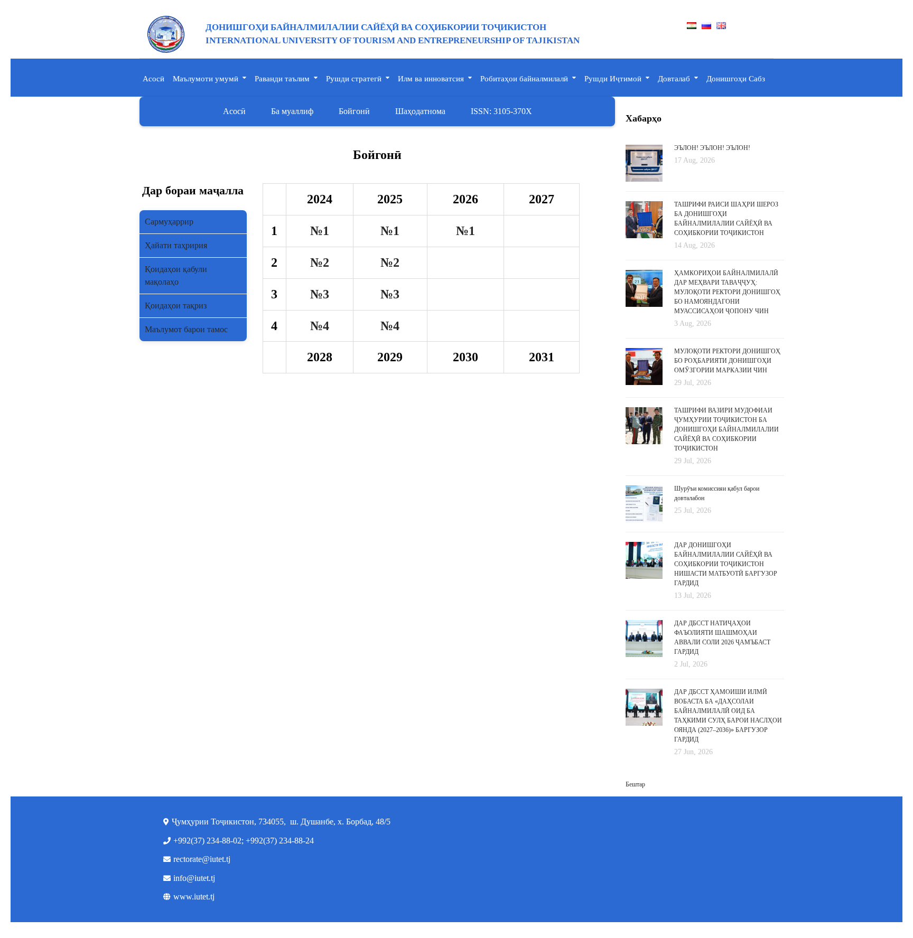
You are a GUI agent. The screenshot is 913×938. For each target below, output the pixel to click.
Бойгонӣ (354, 111)
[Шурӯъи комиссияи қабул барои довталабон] (644, 503)
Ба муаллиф (292, 111)
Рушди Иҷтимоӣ (612, 78)
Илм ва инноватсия (431, 78)
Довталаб (674, 78)
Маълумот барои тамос (186, 329)
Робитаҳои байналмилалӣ (524, 78)
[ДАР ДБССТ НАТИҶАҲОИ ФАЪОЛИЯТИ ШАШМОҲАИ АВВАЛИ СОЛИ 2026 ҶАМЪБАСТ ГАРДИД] (644, 643)
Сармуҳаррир (169, 221)
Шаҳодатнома (420, 111)
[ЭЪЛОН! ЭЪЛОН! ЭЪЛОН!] (644, 162)
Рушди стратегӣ (353, 78)
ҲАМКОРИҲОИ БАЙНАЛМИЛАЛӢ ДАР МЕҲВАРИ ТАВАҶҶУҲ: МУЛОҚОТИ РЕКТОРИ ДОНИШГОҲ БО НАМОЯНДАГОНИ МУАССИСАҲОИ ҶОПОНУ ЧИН (727, 292)
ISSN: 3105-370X (501, 111)
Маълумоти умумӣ (205, 78)
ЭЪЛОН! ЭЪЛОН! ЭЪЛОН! (712, 148)
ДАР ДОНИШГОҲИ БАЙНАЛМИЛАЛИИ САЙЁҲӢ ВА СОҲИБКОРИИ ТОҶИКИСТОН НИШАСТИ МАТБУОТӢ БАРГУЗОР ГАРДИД (725, 564)
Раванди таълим (282, 78)
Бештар (635, 784)
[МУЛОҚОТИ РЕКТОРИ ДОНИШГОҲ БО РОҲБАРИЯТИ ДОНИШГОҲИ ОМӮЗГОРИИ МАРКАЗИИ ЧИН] (644, 367)
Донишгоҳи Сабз (735, 78)
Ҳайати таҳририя (176, 245)
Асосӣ (153, 78)
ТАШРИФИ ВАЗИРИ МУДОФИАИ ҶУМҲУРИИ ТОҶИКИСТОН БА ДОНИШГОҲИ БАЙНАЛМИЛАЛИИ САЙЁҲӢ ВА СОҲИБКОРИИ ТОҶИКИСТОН (726, 429)
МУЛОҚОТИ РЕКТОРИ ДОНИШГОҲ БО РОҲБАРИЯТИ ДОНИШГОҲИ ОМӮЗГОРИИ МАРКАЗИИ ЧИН (727, 361)
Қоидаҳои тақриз (176, 305)
